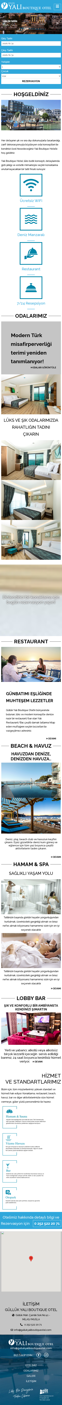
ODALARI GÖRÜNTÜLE (44, 367)
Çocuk (4, 71)
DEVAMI (52, 738)
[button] (4, 23)
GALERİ (31, 1376)
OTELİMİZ (31, 1365)
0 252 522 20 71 (47, 1223)
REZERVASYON (31, 81)
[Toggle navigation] (57, 7)
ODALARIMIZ (31, 1370)
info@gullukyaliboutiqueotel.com (32, 1330)
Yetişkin (5, 61)
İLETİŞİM (31, 1381)
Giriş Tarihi (6, 38)
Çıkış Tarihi (7, 50)
